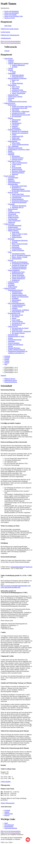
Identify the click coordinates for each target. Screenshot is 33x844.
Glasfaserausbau (13, 219)
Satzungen (15, 126)
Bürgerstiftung (12, 85)
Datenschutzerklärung (18, 172)
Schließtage (15, 298)
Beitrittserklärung (17, 325)
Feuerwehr (11, 98)
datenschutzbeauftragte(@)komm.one (21, 567)
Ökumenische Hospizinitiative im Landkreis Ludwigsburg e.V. (17, 352)
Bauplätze (11, 179)
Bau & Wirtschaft (9, 176)
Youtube (6, 812)
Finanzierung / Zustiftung (19, 91)
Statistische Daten (13, 95)
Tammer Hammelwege (18, 278)
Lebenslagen (15, 124)
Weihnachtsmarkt (17, 237)
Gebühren (15, 308)
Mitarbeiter (15, 121)
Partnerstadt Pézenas (18, 76)
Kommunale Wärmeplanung (20, 201)
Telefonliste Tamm (17, 330)
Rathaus (10, 118)
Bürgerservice (12, 105)
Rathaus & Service (9, 103)
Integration (11, 154)
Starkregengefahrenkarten (19, 202)
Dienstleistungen (16, 123)
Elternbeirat (15, 301)
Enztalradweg (16, 280)
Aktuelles (11, 62)
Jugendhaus (11, 341)
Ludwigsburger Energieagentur (21, 196)
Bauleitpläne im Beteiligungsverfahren (18, 188)
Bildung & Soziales (10, 288)
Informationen (16, 156)
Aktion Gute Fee (13, 326)
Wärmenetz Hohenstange (19, 205)
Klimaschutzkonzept (18, 199)
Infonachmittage (16, 300)
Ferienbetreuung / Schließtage (20, 310)
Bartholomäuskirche (17, 273)
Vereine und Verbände (14, 229)
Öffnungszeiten (16, 119)
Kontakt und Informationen (19, 262)
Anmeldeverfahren (17, 293)
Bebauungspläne (13, 184)
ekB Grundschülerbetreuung (16, 303)
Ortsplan (10, 70)
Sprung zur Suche (9, 18)
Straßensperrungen (13, 217)
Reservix (7, 815)
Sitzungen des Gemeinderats (20, 133)
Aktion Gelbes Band (18, 194)
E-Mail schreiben (6, 781)
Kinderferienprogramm (14, 339)
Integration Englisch (17, 158)
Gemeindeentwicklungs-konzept (17, 101)
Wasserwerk (11, 222)
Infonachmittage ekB (18, 311)
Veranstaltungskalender (14, 225)
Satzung (14, 318)
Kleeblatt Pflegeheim (14, 348)
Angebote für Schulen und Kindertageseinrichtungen (19, 266)
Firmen (10, 210)
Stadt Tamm (7, 25)
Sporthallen (11, 285)
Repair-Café (15, 80)
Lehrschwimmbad (13, 282)
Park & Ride (15, 110)
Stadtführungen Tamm (18, 272)
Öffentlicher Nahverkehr (15, 148)
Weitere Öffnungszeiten (7, 803)
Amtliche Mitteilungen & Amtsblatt (18, 63)
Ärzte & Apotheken (13, 343)
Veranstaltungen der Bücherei (20, 263)
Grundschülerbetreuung (18, 305)
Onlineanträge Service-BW (19, 108)
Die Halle (14, 242)
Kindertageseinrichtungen (15, 290)
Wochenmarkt (12, 214)
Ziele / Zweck (16, 86)
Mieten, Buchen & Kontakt (19, 244)
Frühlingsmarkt (16, 235)
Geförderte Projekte (17, 90)
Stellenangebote (12, 141)
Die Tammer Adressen (18, 333)
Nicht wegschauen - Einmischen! (21, 331)
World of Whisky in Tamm (19, 234)
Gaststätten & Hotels (14, 212)
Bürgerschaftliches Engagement (17, 78)
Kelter (10, 252)
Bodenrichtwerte (13, 209)
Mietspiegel (11, 181)
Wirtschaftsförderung (14, 182)
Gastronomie (15, 245)
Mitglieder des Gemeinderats (20, 131)
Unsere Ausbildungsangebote (20, 144)
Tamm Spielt (15, 232)
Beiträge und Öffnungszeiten (20, 296)
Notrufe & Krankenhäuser (15, 344)
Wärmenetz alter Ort (17, 207)
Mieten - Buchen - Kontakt (19, 257)
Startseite (3, 375)
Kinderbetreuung (17, 291)
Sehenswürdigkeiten (14, 270)
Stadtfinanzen (16, 128)
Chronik (10, 68)
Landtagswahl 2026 (17, 136)
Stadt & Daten (8, 58)
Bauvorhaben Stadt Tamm (19, 186)
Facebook (7, 810)
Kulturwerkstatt (12, 287)
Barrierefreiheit (8, 826)
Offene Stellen (16, 143)
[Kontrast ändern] (11, 41)
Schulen (10, 338)
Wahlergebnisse (16, 139)
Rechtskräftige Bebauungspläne (21, 191)
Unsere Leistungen (17, 321)
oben (5, 364)
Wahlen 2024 (15, 138)
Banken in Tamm (13, 215)
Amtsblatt (14, 67)
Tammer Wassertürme (18, 275)
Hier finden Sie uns (17, 315)
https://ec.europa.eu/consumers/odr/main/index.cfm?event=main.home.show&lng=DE (16, 586)
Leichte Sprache (16, 164)
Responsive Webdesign (18, 171)
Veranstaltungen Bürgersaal (20, 240)
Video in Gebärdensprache (19, 162)
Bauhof (10, 151)
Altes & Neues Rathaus (18, 277)
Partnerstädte (11, 73)
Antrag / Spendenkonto (18, 93)
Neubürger (11, 153)
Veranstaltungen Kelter (18, 253)
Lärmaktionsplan (16, 197)
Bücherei (10, 260)
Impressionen (15, 247)
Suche (13, 166)
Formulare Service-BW (18, 113)
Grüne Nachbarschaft (14, 220)
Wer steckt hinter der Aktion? (20, 328)
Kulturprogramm (13, 227)
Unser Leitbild (16, 320)
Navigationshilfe (16, 167)
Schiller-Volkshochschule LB (16, 349)
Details (14, 72)
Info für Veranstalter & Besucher (21, 255)
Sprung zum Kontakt (10, 14)
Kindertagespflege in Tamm (16, 336)
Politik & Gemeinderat (14, 129)
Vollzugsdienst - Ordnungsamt (20, 111)
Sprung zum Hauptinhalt (11, 13)
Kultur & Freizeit (9, 224)
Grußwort (11, 60)
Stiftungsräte (15, 88)
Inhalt (6, 823)
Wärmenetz (11, 204)
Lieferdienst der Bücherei (19, 268)
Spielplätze (11, 283)
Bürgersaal (11, 239)
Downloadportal (16, 116)
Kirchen (10, 346)
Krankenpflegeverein (14, 313)
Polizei (10, 100)
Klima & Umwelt (13, 192)
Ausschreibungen (13, 177)
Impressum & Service (14, 161)
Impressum (15, 174)
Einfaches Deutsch (17, 159)
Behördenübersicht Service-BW (21, 115)
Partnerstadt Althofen (18, 75)
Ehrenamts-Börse (13, 334)
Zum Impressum (9, 825)
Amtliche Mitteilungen (18, 65)
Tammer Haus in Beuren (15, 96)
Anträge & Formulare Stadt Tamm (22, 106)
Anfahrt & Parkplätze (18, 250)
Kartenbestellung (17, 248)
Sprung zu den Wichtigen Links (13, 16)
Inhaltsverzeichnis (17, 169)
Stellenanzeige (8, 813)
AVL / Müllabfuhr (13, 146)
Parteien (14, 134)
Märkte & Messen (13, 230)
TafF (13, 81)
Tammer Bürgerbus (17, 83)
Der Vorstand (15, 316)
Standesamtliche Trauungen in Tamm (19, 149)
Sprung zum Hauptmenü (11, 11)
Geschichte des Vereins (18, 323)
